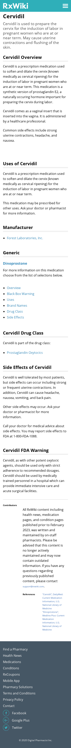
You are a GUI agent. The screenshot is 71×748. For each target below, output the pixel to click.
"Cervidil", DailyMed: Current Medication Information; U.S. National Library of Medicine (52, 601)
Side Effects (15, 317)
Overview (14, 288)
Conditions (11, 668)
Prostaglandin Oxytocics (25, 352)
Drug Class (15, 311)
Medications (12, 662)
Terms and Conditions (19, 693)
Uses (10, 299)
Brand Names (17, 305)
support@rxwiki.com (33, 586)
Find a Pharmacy (15, 649)
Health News (12, 655)
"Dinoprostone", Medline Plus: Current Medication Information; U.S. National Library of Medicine (53, 620)
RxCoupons (11, 674)
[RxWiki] (15, 5)
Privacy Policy (13, 699)
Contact (9, 706)
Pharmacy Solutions (18, 687)
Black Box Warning (20, 294)
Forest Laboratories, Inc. (25, 238)
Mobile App (11, 681)
